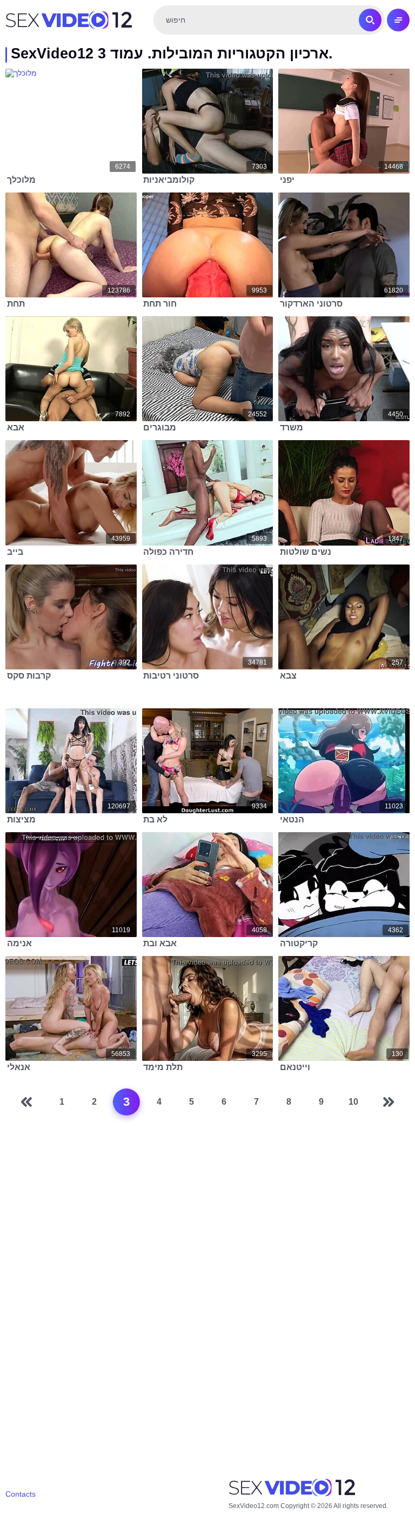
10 (353, 1101)
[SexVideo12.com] (68, 20)
